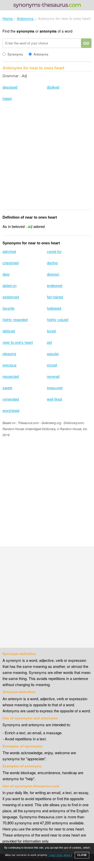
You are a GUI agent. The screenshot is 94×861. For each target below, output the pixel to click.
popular (53, 353)
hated (7, 98)
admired (9, 251)
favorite (9, 308)
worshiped (11, 410)
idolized (9, 330)
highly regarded (15, 319)
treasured (54, 387)
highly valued (57, 319)
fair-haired (55, 296)
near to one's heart (18, 342)
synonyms (25, 31)
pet (49, 342)
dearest (53, 274)
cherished (11, 262)
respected (11, 376)
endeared (54, 285)
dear (6, 274)
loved (51, 330)
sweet (7, 387)
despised (10, 87)
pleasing (9, 353)
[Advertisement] (47, 158)
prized (52, 365)
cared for (54, 251)
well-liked (54, 399)
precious (10, 365)
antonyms (48, 31)
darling (52, 262)
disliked (53, 87)
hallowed (54, 308)
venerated (11, 399)
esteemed (11, 296)
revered (53, 376)
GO (86, 43)
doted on (10, 285)
